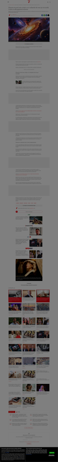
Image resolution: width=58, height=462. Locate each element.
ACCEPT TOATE (52, 452)
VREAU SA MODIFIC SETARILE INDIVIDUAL (52, 455)
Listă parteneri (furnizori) (29, 454)
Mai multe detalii (7, 452)
